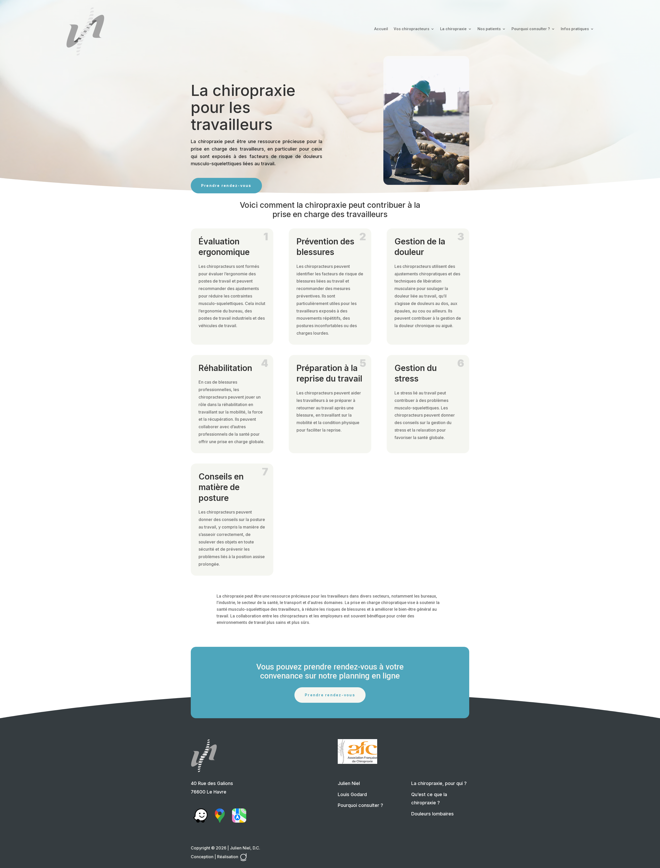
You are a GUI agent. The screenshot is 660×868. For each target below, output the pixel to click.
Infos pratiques (575, 29)
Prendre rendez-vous (226, 185)
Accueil (381, 29)
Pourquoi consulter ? (531, 29)
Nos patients (489, 29)
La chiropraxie (453, 29)
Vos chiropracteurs (411, 29)
